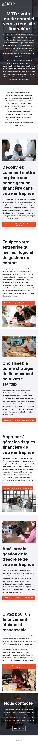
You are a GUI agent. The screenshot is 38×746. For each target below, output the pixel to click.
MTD (11, 4)
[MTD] (4, 4)
